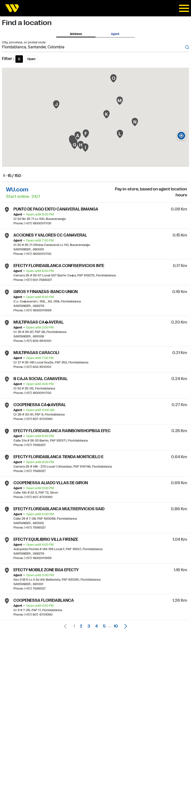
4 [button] (96, 626)
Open (31, 59)
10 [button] (116, 626)
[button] (124, 626)
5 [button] (104, 626)
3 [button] (89, 626)
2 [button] (81, 626)
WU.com (17, 189)
